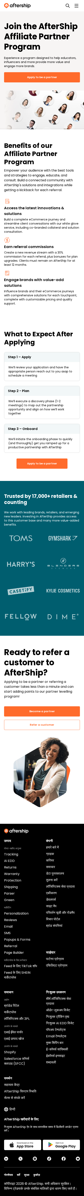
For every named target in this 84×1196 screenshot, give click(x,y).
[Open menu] (76, 5)
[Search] (68, 6)
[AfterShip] (18, 5)
